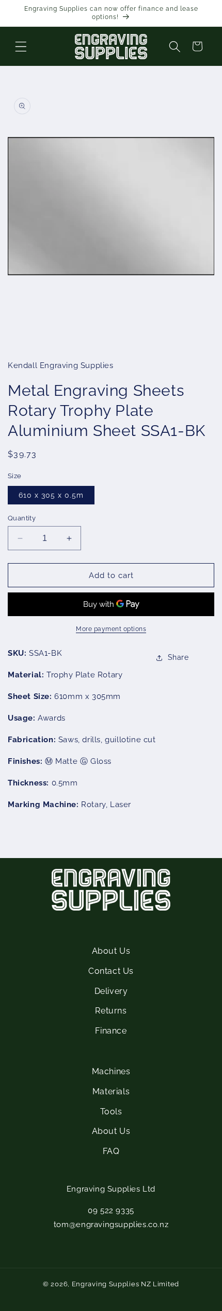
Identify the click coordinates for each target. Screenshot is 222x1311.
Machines (111, 1071)
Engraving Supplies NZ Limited (125, 1284)
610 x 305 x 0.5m (51, 495)
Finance (110, 1031)
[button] (20, 46)
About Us (111, 951)
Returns (110, 1011)
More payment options (111, 629)
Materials (111, 1091)
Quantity (22, 518)
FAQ (111, 1151)
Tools (111, 1111)
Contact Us (111, 971)
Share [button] (178, 657)
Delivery (111, 991)
